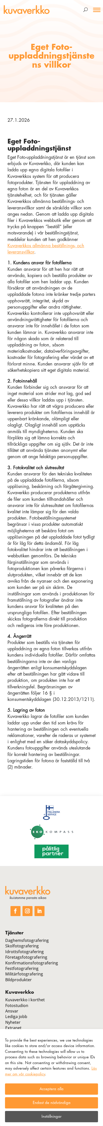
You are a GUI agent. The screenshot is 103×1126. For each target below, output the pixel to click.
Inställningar (52, 1116)
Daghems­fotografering (27, 940)
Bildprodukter (18, 979)
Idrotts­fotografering (24, 951)
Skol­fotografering (22, 946)
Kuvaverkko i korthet (25, 1000)
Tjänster (14, 933)
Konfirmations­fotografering (31, 963)
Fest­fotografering (21, 968)
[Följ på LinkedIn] (39, 911)
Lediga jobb (16, 1016)
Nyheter (12, 1022)
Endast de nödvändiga (51, 1103)
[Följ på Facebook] (15, 911)
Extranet (13, 1028)
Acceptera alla (52, 1089)
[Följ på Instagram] (27, 911)
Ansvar (11, 1011)
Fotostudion (16, 1005)
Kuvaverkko (19, 992)
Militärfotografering (24, 974)
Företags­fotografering (26, 957)
